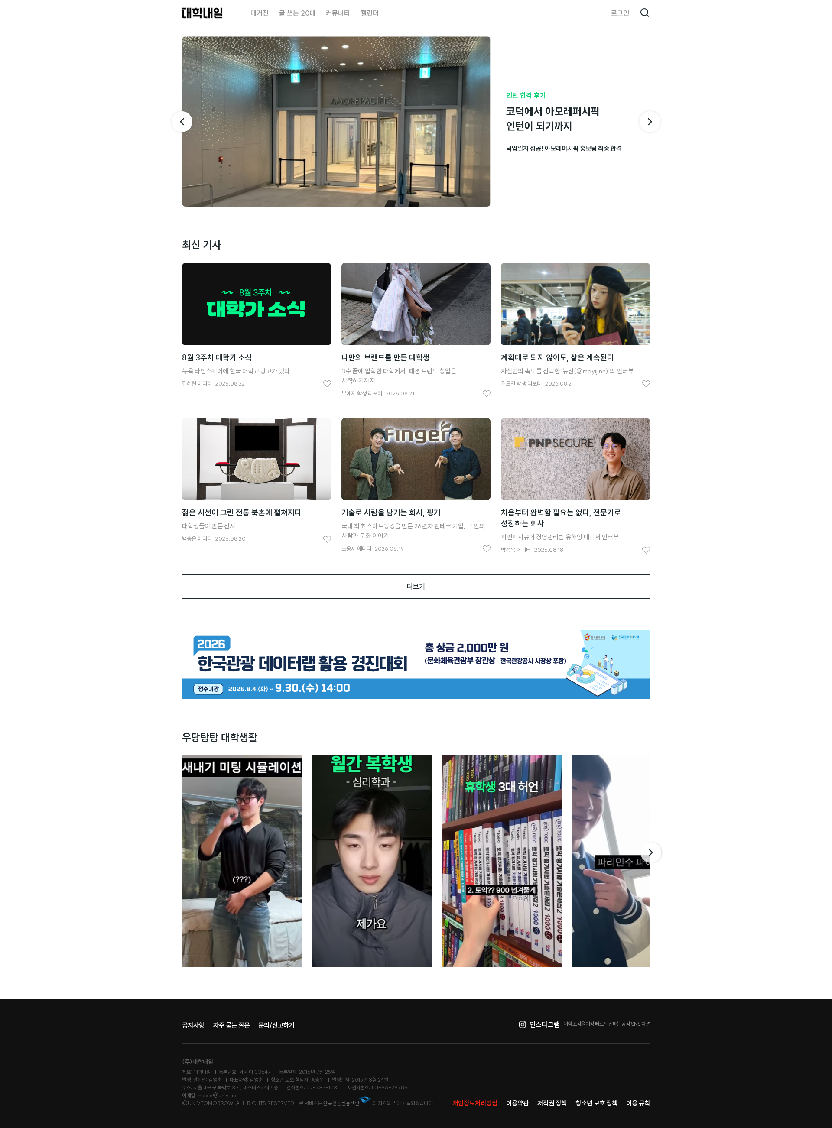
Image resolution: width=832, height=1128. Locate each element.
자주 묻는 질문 (231, 1025)
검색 (645, 13)
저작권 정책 (552, 1103)
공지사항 (193, 1025)
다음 (652, 852)
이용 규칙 (638, 1103)
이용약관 (517, 1103)
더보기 (416, 586)
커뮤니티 (338, 13)
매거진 (259, 13)
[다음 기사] (650, 122)
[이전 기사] (182, 122)
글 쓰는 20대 (297, 13)
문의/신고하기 (276, 1025)
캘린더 (370, 13)
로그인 (620, 13)
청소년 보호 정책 (596, 1103)
